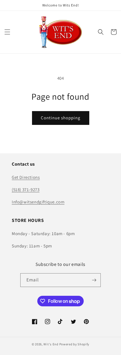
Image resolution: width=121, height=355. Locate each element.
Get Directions (26, 177)
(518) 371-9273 (25, 189)
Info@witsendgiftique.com (38, 202)
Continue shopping (60, 117)
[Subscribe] (94, 280)
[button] (7, 32)
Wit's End (50, 344)
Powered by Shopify (74, 344)
